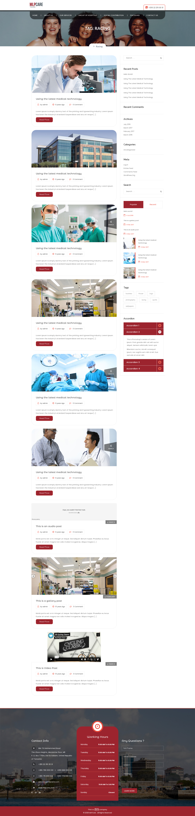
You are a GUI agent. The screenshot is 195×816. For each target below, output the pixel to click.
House (140, 293)
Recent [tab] (153, 204)
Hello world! (128, 74)
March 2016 (128, 135)
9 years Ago (60, 105)
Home (34, 15)
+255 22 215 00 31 (156, 7)
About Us (48, 15)
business (129, 293)
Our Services (66, 15)
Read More (44, 120)
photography (130, 300)
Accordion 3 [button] (133, 362)
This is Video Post (46, 668)
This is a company (97, 809)
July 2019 (127, 124)
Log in (126, 165)
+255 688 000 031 (64, 770)
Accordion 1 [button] (133, 325)
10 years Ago (60, 606)
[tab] (144, 325)
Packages (135, 15)
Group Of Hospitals (87, 15)
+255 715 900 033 (45, 776)
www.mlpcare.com (46, 788)
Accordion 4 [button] (133, 368)
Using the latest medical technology (59, 98)
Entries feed (128, 168)
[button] (33, 576)
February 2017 (129, 131)
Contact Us (152, 15)
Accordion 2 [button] (133, 332)
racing (144, 300)
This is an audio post (49, 526)
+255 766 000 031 (45, 770)
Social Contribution (114, 15)
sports (154, 300)
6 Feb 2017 (130, 225)
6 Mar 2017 (130, 234)
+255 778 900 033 (64, 776)
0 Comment (77, 105)
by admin (44, 105)
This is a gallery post (49, 600)
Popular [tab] (133, 204)
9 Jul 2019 (130, 215)
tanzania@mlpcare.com (48, 782)
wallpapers (130, 306)
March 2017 (128, 128)
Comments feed (130, 172)
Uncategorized (129, 150)
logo (151, 293)
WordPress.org (129, 175)
